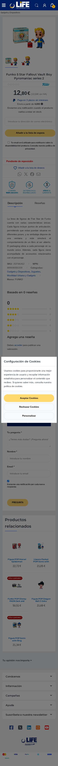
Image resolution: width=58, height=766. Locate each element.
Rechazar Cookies (29, 407)
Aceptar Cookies (29, 398)
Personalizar (29, 415)
